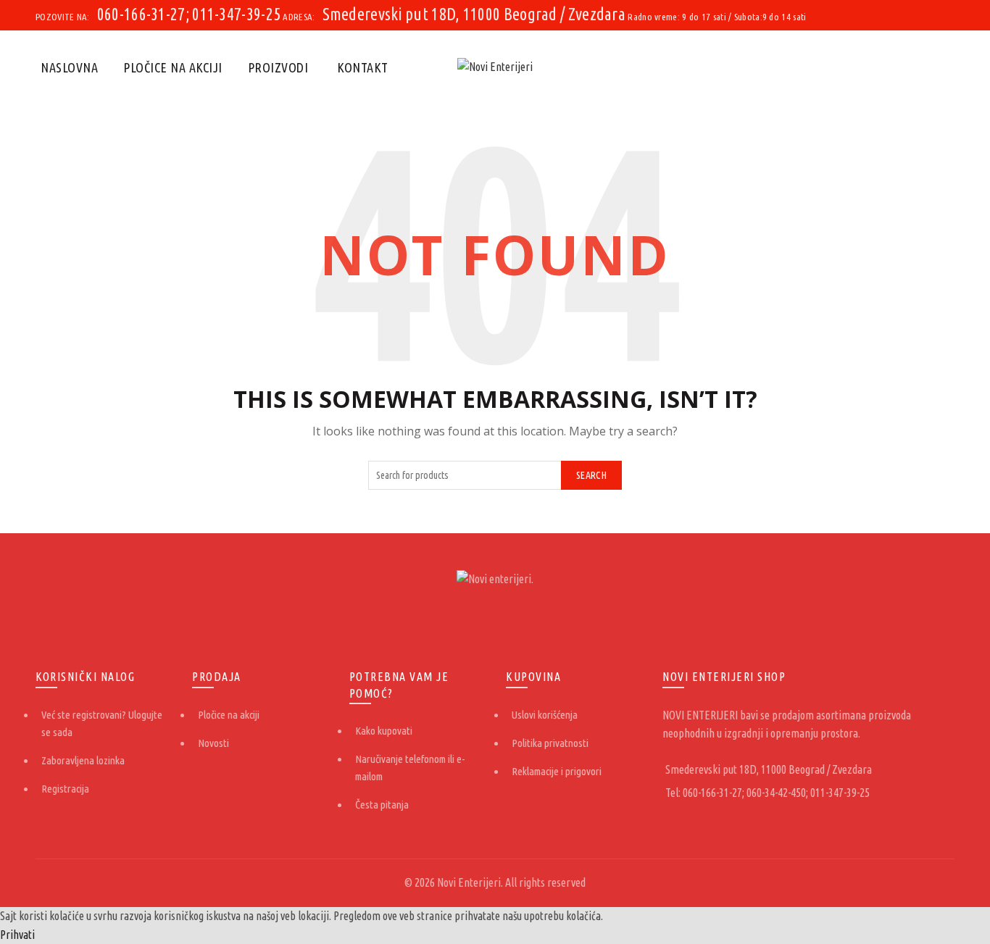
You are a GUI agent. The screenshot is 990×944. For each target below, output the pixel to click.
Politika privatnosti (550, 743)
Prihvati (17, 934)
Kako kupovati (383, 730)
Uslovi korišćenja (545, 715)
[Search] (942, 67)
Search (591, 475)
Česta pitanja (382, 804)
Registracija (65, 788)
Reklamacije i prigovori (557, 771)
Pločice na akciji (172, 67)
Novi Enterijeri (469, 882)
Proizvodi (278, 67)
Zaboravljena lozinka (83, 760)
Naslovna (69, 67)
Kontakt (362, 67)
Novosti (213, 743)
